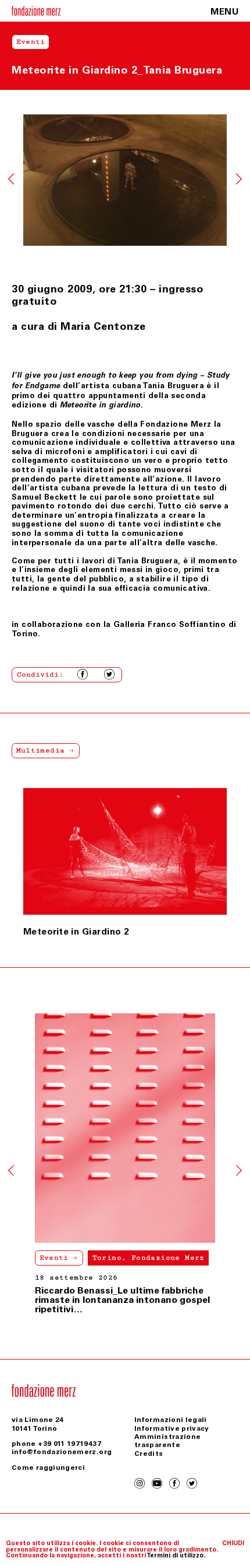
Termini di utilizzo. (176, 1555)
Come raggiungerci (48, 1467)
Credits (148, 1453)
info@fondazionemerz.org (62, 1452)
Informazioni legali (170, 1420)
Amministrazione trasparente (167, 1440)
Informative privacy (171, 1428)
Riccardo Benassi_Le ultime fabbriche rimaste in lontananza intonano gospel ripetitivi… (122, 1300)
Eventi (54, 1257)
